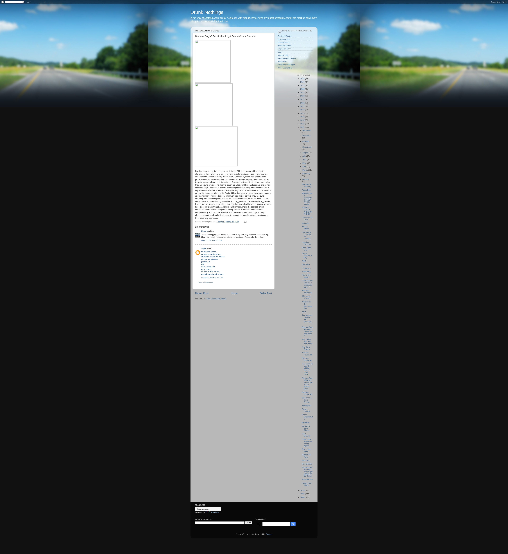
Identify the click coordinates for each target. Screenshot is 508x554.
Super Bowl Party (306, 456)
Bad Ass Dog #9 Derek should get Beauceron (307, 331)
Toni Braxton (307, 464)
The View (306, 265)
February (306, 174)
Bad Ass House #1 (307, 393)
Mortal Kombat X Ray (307, 255)
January (305, 179)
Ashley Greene (306, 410)
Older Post (266, 293)
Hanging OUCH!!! (306, 243)
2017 (302, 106)
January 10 (306, 406)
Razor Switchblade (307, 417)
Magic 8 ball (283, 55)
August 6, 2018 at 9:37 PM (212, 278)
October (305, 141)
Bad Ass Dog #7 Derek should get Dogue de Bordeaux (307, 471)
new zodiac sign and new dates (307, 341)
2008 (302, 497)
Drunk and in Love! (307, 219)
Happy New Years (306, 484)
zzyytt (204, 248)
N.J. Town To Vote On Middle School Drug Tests (307, 369)
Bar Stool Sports (284, 36)
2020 (302, 96)
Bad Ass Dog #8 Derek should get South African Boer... (307, 383)
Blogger (269, 534)
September (307, 147)
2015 (302, 113)
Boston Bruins (283, 39)
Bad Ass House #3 (307, 354)
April (304, 167)
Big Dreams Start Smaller (307, 400)
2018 (302, 103)
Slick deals (282, 62)
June (304, 160)
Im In (304, 312)
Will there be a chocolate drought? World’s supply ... (307, 198)
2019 (302, 99)
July (304, 156)
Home (234, 293)
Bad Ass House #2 (307, 359)
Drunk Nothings (206, 12)
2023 (302, 85)
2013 (302, 120)
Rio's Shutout (306, 435)
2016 (302, 110)
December (306, 130)
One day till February (306, 185)
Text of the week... (306, 276)
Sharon (204, 231)
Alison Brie (306, 190)
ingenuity (305, 223)
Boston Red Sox (284, 46)
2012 (302, 124)
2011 (302, 127)
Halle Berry (306, 272)
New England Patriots (287, 58)
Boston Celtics (284, 42)
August (305, 153)
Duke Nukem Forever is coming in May (307, 284)
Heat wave (306, 268)
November (306, 136)
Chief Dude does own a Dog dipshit (307, 442)
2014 (302, 117)
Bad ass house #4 (307, 292)
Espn (280, 52)
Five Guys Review (306, 348)
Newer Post (201, 293)
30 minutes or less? (306, 297)
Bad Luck (306, 460)
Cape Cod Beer (284, 49)
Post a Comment (206, 283)
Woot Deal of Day (285, 68)
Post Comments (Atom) (216, 299)
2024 (302, 82)
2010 (302, 490)
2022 (302, 89)
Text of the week (306, 450)
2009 (302, 494)
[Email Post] (245, 222)
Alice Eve (305, 423)
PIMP (304, 261)
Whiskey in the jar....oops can (307, 305)
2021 (302, 92)
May (304, 163)
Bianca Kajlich (305, 228)
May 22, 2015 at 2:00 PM (211, 240)
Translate (215, 512)
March (305, 170)
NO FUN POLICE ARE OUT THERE (307, 211)
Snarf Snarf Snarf (306, 249)
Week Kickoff (307, 480)
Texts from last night (286, 65)
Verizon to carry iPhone (306, 428)
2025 (302, 79)
